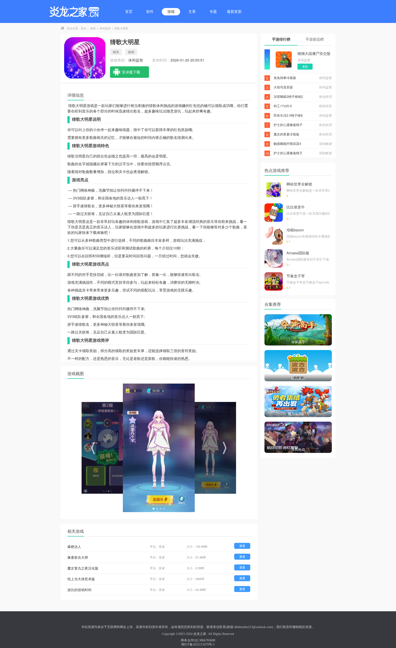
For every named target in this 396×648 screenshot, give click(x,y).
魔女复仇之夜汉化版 (82, 568)
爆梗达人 (74, 546)
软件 (150, 12)
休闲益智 (104, 28)
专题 (213, 12)
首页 (128, 12)
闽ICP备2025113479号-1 (198, 644)
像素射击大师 (77, 557)
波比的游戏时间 (79, 589)
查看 (242, 546)
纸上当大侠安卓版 (81, 578)
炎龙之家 (199, 634)
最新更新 (234, 12)
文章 (192, 12)
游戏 (171, 12)
